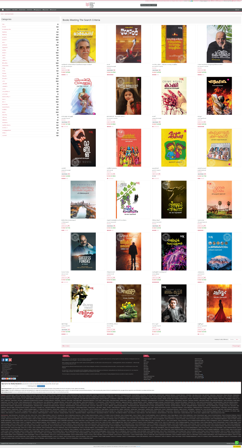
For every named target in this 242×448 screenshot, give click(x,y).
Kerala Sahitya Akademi (218, 402)
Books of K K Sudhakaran (47, 418)
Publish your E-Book (148, 377)
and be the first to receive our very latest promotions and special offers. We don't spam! (30, 384)
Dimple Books (76, 398)
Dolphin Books (121, 398)
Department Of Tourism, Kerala (41, 398)
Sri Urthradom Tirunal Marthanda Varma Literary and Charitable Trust (101, 411)
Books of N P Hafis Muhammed (122, 432)
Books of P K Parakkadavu (152, 424)
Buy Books (46, 9)
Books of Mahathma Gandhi (153, 431)
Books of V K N (61, 417)
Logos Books (119, 404)
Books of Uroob (110, 417)
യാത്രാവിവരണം (6, 107)
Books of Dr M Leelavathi (6, 425)
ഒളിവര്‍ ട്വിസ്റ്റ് (64, 324)
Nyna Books (233, 405)
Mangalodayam (210, 404)
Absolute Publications (51, 395)
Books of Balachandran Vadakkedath (216, 436)
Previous (231, 339)
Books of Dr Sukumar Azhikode (30, 420)
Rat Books (70, 409)
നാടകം (3, 70)
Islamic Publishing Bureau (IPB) (25, 402)
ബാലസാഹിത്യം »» (6, 96)
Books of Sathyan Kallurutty (206, 422)
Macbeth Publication (134, 404)
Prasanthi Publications (215, 407)
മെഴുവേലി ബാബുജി (111, 66)
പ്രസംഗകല (4, 94)
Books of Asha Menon (195, 422)
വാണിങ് (63, 168)
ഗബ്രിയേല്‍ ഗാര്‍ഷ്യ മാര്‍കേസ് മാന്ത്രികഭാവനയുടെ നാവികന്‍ (76, 64)
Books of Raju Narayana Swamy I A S (122, 417)
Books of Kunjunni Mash (21, 436)
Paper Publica (99, 407)
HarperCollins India (136, 400)
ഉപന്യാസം (4, 37)
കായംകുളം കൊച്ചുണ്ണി (67, 116)
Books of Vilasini (16, 422)
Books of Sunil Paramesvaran (91, 424)
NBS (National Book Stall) (133, 405)
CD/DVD (150, 397)
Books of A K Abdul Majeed (192, 434)
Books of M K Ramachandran (144, 429)
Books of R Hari (110, 431)
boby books (45, 397)
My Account (53, 9)
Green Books (69, 400)
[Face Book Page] (3, 361)
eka (173, 398)
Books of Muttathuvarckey (140, 424)
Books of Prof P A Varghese (101, 420)
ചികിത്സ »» (4, 60)
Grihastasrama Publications (88, 400)
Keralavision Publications (6, 404)
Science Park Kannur (207, 409)
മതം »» (3, 101)
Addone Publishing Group (72, 395)
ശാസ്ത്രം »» (5, 127)
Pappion (104, 407)
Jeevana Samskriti (68, 402)
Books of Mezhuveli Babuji (51, 417)
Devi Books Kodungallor (54, 398)
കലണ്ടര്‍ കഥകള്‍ (202, 168)
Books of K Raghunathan (116, 425)
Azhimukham (189, 395)
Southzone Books (53, 411)
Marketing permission (32, 386)
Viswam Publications (141, 412)
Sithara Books (4, 411)
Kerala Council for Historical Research (204, 402)
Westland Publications (162, 412)
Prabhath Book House (197, 407)
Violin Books (112, 412)
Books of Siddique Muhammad (16, 429)
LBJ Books (69, 404)
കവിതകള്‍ (4, 45)
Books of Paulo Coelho (79, 425)
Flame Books (221, 398)
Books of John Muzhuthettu (142, 436)
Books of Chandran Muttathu (77, 434)
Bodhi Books (51, 397)
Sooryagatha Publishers (27, 411)
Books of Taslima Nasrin (80, 420)
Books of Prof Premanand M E (171, 432)
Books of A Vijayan (28, 425)
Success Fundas (65, 272)
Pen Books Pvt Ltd (135, 407)
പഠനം (3, 81)
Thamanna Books (184, 411)
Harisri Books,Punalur (114, 400)
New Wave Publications (176, 405)
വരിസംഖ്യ (4, 117)
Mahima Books (142, 404)
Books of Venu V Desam (204, 427)
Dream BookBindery (145, 398)
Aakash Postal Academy (31, 395)
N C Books (105, 405)
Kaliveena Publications (137, 402)
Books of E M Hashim (14, 424)
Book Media (63, 397)
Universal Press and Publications (21, 412)
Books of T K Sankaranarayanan (129, 436)
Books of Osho (34, 415)
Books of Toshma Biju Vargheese (87, 427)
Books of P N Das (158, 422)
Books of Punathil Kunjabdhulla (148, 415)
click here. (108, 390)
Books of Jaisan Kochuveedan (177, 429)
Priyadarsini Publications (6, 409)
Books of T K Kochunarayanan (231, 436)
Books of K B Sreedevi (190, 418)
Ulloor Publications (10, 412)
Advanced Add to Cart (167, 1)
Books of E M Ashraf (16, 438)
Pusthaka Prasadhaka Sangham (30, 409)
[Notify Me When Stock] (114, 70)
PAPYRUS (109, 407)
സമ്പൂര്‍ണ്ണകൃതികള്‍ (6, 130)
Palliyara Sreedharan (61, 407)
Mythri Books (99, 405)
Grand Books (57, 400)
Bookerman (88, 397)
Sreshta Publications (72, 411)
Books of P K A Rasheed (203, 436)
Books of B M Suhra (107, 422)
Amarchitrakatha (101, 395)
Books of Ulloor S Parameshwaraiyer (167, 431)
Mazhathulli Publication (70, 405)
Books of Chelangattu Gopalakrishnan (211, 429)
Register (234, 1)
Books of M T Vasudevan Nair (58, 415)
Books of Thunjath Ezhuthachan (203, 418)
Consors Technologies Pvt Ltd (30, 443)
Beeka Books (213, 395)
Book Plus (69, 397)
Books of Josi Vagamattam (158, 418)
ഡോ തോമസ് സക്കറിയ (157, 66)
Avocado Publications (180, 395)
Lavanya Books (62, 404)
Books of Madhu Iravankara (104, 436)
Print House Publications (233, 407)
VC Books (51, 412)
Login (239, 1)
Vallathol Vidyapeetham (43, 412)
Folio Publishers (228, 398)
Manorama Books (18, 405)
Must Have (28, 415)
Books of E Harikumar (166, 436)
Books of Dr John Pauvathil (235, 429)
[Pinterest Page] (10, 361)
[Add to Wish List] (69, 70)
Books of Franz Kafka (24, 424)
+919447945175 (196, 1)
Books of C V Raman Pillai (149, 434)
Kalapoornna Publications (127, 402)
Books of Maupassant (16, 432)
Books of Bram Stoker (5, 427)
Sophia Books (36, 411)
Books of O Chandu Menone (59, 432)
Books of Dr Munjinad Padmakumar (172, 427)
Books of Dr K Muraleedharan (72, 438)
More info (138, 446)
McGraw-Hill (78, 405)
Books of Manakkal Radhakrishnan (189, 436)
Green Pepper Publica (77, 400)
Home (2, 14)
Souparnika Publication (44, 411)
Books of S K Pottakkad (104, 415)
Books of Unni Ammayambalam (63, 434)
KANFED (145, 402)
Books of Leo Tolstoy (158, 417)
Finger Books (209, 398)
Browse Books (22, 9)
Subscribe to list (41, 386)
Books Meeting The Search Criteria (81, 20)
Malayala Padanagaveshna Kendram (162, 404)
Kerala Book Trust (192, 402)
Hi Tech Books (161, 400)
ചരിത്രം (4, 57)
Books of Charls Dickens (132, 427)
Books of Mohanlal (192, 424)
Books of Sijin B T (127, 434)
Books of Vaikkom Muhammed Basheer (90, 415)
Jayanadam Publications (59, 402)
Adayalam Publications (61, 395)
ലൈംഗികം (4, 114)
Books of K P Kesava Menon (26, 418)
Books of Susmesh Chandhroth (12, 418)
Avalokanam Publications (170, 395)
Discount (4, 26)
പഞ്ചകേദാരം (201, 272)
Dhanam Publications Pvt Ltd (66, 398)
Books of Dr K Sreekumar (100, 417)
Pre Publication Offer (6, 29)
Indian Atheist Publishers (204, 400)
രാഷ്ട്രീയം (4, 109)
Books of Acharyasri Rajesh (126, 415)
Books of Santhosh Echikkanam (27, 438)
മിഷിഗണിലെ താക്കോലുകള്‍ (68, 220)
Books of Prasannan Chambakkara (213, 431)
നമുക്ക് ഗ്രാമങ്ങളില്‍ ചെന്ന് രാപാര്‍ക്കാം (116, 220)
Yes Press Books (197, 412)
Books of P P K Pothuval (109, 429)
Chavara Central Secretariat (172, 397)
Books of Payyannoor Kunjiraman (39, 422)
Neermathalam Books (159, 405)
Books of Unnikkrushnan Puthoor (127, 424)
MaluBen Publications (185, 404)
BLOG (237, 9)
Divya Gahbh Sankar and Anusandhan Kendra (89, 398)
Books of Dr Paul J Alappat (173, 425)
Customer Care (191, 1)
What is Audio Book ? (199, 362)
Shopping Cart (220, 1)
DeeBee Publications (30, 398)
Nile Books (184, 405)
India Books (185, 400)
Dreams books (154, 398)
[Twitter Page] (6, 361)
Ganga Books (7, 400)
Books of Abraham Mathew (6, 434)
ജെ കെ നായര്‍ (64, 274)
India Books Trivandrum (193, 400)
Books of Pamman (41, 417)
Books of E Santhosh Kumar (56, 425)
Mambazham (193, 404)
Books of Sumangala (156, 420)
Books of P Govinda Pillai (64, 429)
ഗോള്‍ (108, 64)
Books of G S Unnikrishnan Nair (8, 436)
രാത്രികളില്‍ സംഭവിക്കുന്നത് (159, 272)
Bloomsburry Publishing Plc (26, 397)
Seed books (215, 409)
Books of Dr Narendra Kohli (54, 424)
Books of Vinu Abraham (81, 436)
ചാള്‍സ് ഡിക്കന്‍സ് (65, 325)
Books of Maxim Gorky (165, 429)
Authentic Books (160, 395)
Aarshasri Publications (41, 395)
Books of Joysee (178, 417)
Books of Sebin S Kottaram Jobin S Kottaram (216, 424)
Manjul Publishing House (223, 404)
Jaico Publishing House (48, 402)
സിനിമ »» (4, 132)
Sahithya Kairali (134, 409)
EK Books (169, 398)
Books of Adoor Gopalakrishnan (233, 424)
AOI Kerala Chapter (10, 395)
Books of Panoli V (127, 422)
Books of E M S (33, 424)
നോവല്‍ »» (4, 78)
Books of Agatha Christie (169, 417)
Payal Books (123, 407)
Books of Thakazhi (137, 415)
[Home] (3, 9)
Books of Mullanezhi (74, 429)
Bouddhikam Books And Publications (99, 397)
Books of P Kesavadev (201, 424)
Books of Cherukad (195, 425)
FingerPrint (215, 398)
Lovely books (126, 404)
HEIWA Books (144, 400)
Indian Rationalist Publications (216, 400)
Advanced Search (159, 1)
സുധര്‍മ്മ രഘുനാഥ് (65, 118)
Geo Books (20, 400)
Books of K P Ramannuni (18, 425)
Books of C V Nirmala (155, 429)
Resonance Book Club (114, 409)
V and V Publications (33, 412)
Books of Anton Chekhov (85, 422)
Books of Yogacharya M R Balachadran (163, 434)
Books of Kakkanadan (112, 420)
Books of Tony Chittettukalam (216, 427)
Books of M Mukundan (115, 415)
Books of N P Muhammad (58, 427)
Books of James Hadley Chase (144, 420)
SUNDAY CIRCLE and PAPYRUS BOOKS (149, 411)
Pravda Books (224, 407)
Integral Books (4, 402)
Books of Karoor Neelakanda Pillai (72, 427)
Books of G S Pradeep (225, 431)
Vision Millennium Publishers (121, 412)
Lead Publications (75, 404)
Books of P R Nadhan (38, 432)
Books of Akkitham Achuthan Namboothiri (197, 420)
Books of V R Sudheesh (98, 418)
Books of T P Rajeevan (109, 427)
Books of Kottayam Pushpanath (137, 417)
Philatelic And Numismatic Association (162, 407)
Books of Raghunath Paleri (117, 422)
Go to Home (66, 346)
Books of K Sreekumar (191, 431)
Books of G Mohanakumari (161, 425)
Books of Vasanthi (36, 425)
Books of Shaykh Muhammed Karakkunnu (223, 434)
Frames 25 (235, 398)
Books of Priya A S (151, 425)
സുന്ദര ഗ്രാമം (201, 220)
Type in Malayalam (198, 376)
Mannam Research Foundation (7, 405)
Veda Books (56, 412)
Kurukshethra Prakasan (38, 404)
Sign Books (221, 409)
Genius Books (14, 400)
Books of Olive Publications (66, 424)
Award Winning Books (13, 415)
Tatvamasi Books (169, 411)
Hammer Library (105, 400)
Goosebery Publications (49, 400)
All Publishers (152, 1)
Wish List (214, 1)
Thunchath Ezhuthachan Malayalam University (211, 411)
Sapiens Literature (183, 409)
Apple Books (117, 395)
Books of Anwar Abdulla (148, 432)
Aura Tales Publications (151, 395)
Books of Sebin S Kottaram (38, 429)
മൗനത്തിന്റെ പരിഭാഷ (112, 324)
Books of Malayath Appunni (73, 422)
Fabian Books (196, 398)
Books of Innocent (118, 434)
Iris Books (16, 402)
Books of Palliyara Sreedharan (44, 415)
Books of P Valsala (32, 417)
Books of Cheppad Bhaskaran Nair (72, 431)
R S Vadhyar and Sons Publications (45, 409)
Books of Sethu (233, 420)
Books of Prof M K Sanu (97, 422)
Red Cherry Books (85, 409)
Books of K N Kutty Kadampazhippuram (189, 427)
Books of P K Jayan (237, 434)
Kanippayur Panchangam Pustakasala (155, 402)
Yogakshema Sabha (206, 412)
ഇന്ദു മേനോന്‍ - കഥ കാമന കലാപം (116, 116)
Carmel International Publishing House (139, 397)
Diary (3, 24)
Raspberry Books (63, 409)
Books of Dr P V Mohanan (90, 425)
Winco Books (170, 412)
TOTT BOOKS (233, 411)
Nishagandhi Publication (192, 405)
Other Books (33, 407)
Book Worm (74, 397)
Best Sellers (14, 9)
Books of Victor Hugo (15, 427)
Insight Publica (236, 400)
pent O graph (151, 407)
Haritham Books (123, 400)
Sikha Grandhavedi (228, 409)
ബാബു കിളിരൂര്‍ (155, 274)
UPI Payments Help (199, 377)
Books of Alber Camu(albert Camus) (179, 424)
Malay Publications (150, 404)
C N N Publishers (127, 397)
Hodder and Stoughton (169, 400)
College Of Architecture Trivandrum (215, 397)
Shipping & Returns (199, 363)
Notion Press (227, 405)
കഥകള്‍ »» (4, 39)
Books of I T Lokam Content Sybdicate (169, 420)
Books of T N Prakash (42, 424)
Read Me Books (77, 409)
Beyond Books (220, 395)
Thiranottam (198, 411)
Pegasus (128, 407)
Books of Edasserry (215, 432)
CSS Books (229, 397)
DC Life (23, 398)
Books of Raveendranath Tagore (200, 415)
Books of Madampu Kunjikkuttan (182, 422)
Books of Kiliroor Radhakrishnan (186, 415)
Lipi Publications (91, 404)
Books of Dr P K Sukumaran (86, 418)
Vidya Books (71, 412)
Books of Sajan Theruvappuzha (157, 427)
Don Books (127, 398)
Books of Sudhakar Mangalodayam (230, 417)
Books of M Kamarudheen (197, 432)
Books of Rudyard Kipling (35, 431)
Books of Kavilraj (201, 431)
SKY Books (19, 411)
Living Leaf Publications (104, 404)
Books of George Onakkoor (131, 429)
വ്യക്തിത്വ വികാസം (6, 125)
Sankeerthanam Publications (172, 409)
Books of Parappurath (51, 422)
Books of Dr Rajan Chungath (231, 422)
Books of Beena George (159, 432)
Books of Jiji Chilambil (141, 431)
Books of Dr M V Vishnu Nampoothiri (232, 425)
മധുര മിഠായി (155, 168)
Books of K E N (53, 434)
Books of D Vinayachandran (97, 429)
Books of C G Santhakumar (120, 431)
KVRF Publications (47, 404)
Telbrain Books (177, 411)
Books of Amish (223, 432)
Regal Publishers (105, 409)
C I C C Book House (119, 397)
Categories (7, 9)
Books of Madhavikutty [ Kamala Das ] (73, 415)
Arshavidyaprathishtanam (126, 395)
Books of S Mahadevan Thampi (51, 429)
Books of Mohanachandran (218, 422)
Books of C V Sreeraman (116, 436)
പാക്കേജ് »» (5, 86)
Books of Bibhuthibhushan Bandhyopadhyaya (47, 420)
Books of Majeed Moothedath (128, 425)
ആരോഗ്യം (4, 34)
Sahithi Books (127, 409)
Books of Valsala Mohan (181, 431)
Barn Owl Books (205, 395)
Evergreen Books (183, 398)
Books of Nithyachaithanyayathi (60, 418)
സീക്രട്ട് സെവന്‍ (111, 272)
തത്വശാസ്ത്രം (5, 65)
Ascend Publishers (136, 395)
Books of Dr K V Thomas (26, 427)
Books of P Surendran (180, 418)
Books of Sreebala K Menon (58, 431)
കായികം (4, 50)
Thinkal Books (192, 411)
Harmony (129, 400)
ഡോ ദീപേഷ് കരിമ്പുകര (66, 66)
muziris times (93, 405)
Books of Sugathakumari (18, 434)
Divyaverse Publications (104, 398)
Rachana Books (56, 409)
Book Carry (57, 397)
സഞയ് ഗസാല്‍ (110, 274)
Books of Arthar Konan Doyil (136, 432)
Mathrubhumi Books (38, 405)
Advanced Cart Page (199, 360)
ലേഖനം (4, 112)
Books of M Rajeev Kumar (50, 438)
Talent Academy (161, 411)
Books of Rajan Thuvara (205, 425)
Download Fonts (198, 374)
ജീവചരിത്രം (4, 63)
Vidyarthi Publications (91, 412)
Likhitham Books (83, 404)
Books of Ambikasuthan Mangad (86, 438)
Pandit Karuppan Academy (81, 407)
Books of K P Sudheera (58, 436)
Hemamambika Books (152, 400)
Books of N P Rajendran (108, 434)
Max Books (63, 68)
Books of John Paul (45, 425)
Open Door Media (10, 407)
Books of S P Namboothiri (27, 432)
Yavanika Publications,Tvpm (187, 412)
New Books (29, 9)
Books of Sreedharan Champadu (179, 434)
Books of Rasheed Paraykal (137, 434)
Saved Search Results (9, 14)
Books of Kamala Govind (103, 424)
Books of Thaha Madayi (14, 431)
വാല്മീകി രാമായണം (112, 168)
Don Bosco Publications (135, 398)
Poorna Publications (188, 407)
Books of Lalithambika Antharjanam (45, 436)
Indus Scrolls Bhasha (228, 400)
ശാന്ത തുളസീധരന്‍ (202, 118)
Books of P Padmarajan (109, 418)
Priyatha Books (15, 409)
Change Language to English (149, 358)
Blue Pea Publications (37, 397)
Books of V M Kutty (89, 434)
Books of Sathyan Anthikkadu (82, 432)
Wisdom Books (177, 412)
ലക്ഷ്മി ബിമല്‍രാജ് (202, 170)
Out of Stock (110, 70)
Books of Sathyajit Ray (119, 429)
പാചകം (4, 89)
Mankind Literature (233, 404)
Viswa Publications (132, 412)
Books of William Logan (6, 432)
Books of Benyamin (149, 417)
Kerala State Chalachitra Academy (231, 402)
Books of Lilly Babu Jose (32, 436)
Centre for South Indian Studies (159, 397)
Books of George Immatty (69, 436)
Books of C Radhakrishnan (161, 415)
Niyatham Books (201, 405)
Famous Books (203, 398)
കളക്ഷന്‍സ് (4, 47)
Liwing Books (113, 404)
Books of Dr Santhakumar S (144, 427)
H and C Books (98, 400)
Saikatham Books (149, 409)
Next (237, 339)
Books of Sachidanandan (148, 422)
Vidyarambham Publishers (80, 412)
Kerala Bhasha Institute (169, 402)
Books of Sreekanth (37, 427)
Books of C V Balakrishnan (120, 418)
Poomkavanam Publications (177, 407)
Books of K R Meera (232, 418)
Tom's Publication (225, 411)
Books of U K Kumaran (62, 422)
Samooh (164, 409)
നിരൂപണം (4, 76)
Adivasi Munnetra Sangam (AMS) (85, 395)
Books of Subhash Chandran (74, 418)
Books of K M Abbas (24, 431)
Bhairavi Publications (228, 395)
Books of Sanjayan (122, 420)
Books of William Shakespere (165, 424)
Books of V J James (28, 429)
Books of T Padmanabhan (223, 420)
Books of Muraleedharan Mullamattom (219, 418)
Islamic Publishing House (38, 402)
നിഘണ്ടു (4, 73)
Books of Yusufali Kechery (78, 424)
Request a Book (175, 1)
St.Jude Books (120, 411)
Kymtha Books (55, 404)
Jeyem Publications (77, 402)
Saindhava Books (157, 409)
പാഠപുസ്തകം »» (6, 91)
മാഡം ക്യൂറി (155, 324)
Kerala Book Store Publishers (181, 402)
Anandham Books (110, 395)
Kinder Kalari (14, 404)
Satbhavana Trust (198, 409)
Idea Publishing (178, 400)
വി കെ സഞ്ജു (110, 325)
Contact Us (181, 1)
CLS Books (204, 397)
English (209, 1)
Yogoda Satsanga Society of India (217, 412)
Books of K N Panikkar (131, 431)
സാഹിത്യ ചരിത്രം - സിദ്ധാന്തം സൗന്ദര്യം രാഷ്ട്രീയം (164, 64)
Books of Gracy (207, 432)
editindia (164, 398)
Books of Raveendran (90, 420)
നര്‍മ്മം (3, 68)
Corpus (224, 397)
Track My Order (147, 371)
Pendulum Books (143, 407)
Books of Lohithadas (48, 432)
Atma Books (143, 395)
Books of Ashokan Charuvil (17, 420)
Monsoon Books (85, 405)
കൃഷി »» (4, 55)
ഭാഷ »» (4, 99)
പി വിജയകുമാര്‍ (65, 222)
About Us (197, 368)
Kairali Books (118, 402)
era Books (177, 398)
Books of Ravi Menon (182, 420)
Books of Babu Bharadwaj (84, 429)
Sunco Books (137, 411)
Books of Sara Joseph (131, 418)
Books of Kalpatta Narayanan (234, 432)
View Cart (146, 363)
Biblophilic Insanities (16, 397)
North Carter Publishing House (212, 405)
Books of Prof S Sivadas (78, 417)
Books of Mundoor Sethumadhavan (206, 434)
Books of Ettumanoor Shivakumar (229, 415)
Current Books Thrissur (11, 398)
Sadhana (121, 409)
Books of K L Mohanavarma (155, 436)
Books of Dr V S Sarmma (141, 425)
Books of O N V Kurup (11, 417)
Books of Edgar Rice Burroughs (103, 425)
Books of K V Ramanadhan (92, 436)
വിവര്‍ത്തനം (5, 122)
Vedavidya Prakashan (64, 412)
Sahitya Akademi (141, 409)
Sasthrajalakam (191, 409)
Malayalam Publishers (175, 404)
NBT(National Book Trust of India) (147, 405)
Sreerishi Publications (62, 411)
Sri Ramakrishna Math (81, 411)
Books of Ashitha (68, 417)
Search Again (237, 346)
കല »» (3, 42)
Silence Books (235, 409)
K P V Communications (99, 402)
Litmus (97, 404)
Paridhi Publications (116, 407)
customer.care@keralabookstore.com (10, 376)
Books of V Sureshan (70, 432)
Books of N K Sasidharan (114, 424)
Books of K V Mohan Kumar (169, 422)
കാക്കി (154, 116)
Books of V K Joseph (225, 429)
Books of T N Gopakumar (25, 422)
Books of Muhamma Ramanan (217, 425)
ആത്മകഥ (4, 32)
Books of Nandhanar (99, 427)
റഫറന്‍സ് (4, 135)
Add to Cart (64, 70)
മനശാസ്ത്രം (5, 104)
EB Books (160, 398)
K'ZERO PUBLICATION (109, 402)
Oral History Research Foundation (22, 407)
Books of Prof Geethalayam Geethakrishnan (194, 429)
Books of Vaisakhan (61, 438)
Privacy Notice (198, 365)
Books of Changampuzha (212, 420)
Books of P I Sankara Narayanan (42, 434)
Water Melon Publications (151, 412)
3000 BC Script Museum (20, 395)
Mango (215, 404)
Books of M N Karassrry (137, 422)
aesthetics (95, 395)
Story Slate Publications (128, 411)
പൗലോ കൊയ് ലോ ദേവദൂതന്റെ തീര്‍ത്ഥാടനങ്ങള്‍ (210, 64)
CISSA (190, 397)
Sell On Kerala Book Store (149, 376)
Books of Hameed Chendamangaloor (98, 431)
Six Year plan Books (12, 411)
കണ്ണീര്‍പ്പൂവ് (200, 324)
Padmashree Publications (50, 407)
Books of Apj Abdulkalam (132, 420)
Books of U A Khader (37, 418)
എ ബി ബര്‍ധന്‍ (201, 274)
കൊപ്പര (200, 116)
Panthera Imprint (91, 407)
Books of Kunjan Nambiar (120, 427)
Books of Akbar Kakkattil (22, 417)
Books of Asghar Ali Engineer (95, 432)
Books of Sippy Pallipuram (173, 415)
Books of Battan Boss (217, 417)
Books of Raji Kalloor (98, 434)
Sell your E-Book (147, 379)
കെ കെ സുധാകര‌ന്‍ (111, 222)
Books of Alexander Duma (185, 425)
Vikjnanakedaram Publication (103, 412)
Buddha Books (111, 397)
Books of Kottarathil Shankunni (214, 415)
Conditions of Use (198, 366)
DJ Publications (113, 398)
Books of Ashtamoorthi (47, 427)
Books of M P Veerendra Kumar (189, 417)
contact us (67, 390)
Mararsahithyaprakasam (28, 405)
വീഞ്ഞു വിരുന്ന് (156, 220)
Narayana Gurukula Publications (120, 405)
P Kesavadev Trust (40, 407)
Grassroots (63, 400)
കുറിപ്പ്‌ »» (4, 52)
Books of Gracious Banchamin (185, 432)
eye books (190, 398)
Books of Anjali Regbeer (29, 434)
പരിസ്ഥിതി (4, 83)
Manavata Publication (201, 404)
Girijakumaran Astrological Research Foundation (33, 400)
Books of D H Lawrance (85, 431)
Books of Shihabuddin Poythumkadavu (66, 420)
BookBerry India (81, 397)
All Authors (147, 1)
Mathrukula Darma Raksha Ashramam (51, 405)
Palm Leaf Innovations (70, 407)
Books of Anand (5, 431)
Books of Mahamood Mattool (230, 427)
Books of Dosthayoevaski (68, 425)
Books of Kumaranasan (89, 417)
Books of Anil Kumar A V (170, 418)
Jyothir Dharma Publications (88, 402)
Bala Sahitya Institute (197, 395)
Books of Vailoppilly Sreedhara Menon (144, 418)
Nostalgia (221, 405)
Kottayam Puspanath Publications (25, 404)
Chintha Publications (183, 397)
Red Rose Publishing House (95, 409)
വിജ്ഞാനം (4, 120)
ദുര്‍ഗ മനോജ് (110, 170)
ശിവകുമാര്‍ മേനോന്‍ (202, 222)
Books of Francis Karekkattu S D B (204, 417)
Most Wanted (21, 415)
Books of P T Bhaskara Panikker (108, 432)
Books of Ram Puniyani (176, 436)
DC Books (19, 398)
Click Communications (196, 397)
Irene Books (10, 402)
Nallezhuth (111, 405)
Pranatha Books (206, 407)
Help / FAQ (197, 373)
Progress (21, 409)
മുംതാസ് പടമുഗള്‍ (156, 170)
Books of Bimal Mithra (235, 431)
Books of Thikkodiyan (39, 438)
